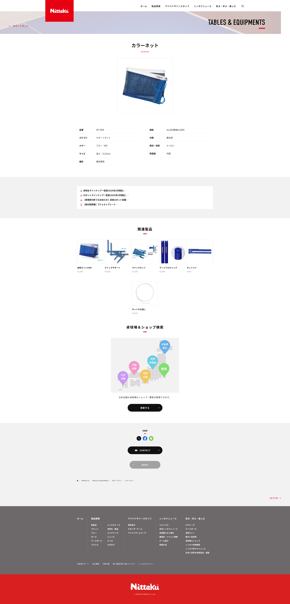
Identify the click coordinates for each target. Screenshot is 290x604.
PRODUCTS (85, 481)
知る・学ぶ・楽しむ (226, 6)
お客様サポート (83, 564)
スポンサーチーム (135, 529)
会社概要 (95, 564)
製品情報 (156, 6)
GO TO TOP (274, 498)
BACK (145, 464)
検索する (144, 407)
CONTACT (145, 450)
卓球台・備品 (112, 529)
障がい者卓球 (191, 537)
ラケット (95, 529)
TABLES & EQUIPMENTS (100, 481)
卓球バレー (190, 533)
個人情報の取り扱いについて (124, 564)
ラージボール (96, 541)
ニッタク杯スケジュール (196, 548)
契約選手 (131, 525)
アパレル (95, 545)
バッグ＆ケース (113, 525)
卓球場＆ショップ (193, 541)
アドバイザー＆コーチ (137, 533)
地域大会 (163, 545)
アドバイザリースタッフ (177, 6)
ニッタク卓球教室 (193, 545)
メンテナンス (112, 533)
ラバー (94, 533)
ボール (94, 537)
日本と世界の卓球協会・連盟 (197, 552)
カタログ (111, 545)
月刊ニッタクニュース (168, 529)
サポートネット (21, 26)
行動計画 (106, 564)
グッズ (110, 541)
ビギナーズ (190, 525)
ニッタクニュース (202, 6)
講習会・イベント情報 (168, 537)
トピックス (164, 525)
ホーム (143, 6)
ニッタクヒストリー (146, 564)
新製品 (94, 525)
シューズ (111, 537)
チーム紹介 (164, 541)
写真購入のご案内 (166, 533)
